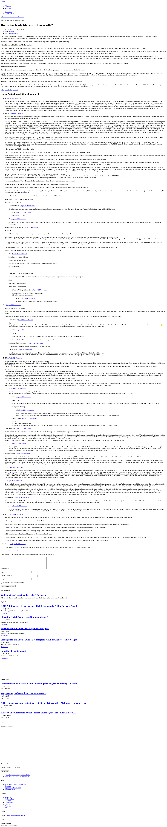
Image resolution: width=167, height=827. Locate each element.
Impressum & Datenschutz (13, 788)
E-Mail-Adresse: (6, 768)
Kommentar (5, 569)
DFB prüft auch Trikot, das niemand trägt (17, 776)
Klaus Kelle (8, 12)
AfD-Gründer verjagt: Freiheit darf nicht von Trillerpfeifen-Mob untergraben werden (43, 703)
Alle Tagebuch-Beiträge (8, 661)
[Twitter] (1, 18)
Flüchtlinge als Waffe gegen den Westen (18, 775)
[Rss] (6, 18)
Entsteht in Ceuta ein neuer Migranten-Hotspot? (25, 628)
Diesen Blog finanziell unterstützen (15, 784)
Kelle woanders (9, 13)
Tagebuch (8, 6)
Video (6, 10)
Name (3, 572)
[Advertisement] (13, 669)
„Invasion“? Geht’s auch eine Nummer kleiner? (24, 617)
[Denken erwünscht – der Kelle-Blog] (12, 17)
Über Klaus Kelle (10, 789)
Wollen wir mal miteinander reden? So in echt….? (26, 595)
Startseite (11, 31)
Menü (4, 1)
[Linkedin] (4, 18)
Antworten (18, 98)
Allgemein (8, 797)
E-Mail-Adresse (6, 575)
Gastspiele (8, 8)
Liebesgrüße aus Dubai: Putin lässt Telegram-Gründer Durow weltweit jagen (39, 639)
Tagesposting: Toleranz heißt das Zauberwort (23, 693)
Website (3, 579)
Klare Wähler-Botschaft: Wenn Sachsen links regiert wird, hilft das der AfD (38, 712)
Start (6, 5)
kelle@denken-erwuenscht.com (15, 815)
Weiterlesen (4, 613)
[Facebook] (2, 18)
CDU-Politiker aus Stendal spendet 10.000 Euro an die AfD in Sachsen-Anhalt (39, 606)
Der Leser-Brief (9, 799)
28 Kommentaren (12, 33)
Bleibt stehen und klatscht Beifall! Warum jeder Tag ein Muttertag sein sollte (39, 683)
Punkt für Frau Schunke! (13, 651)
